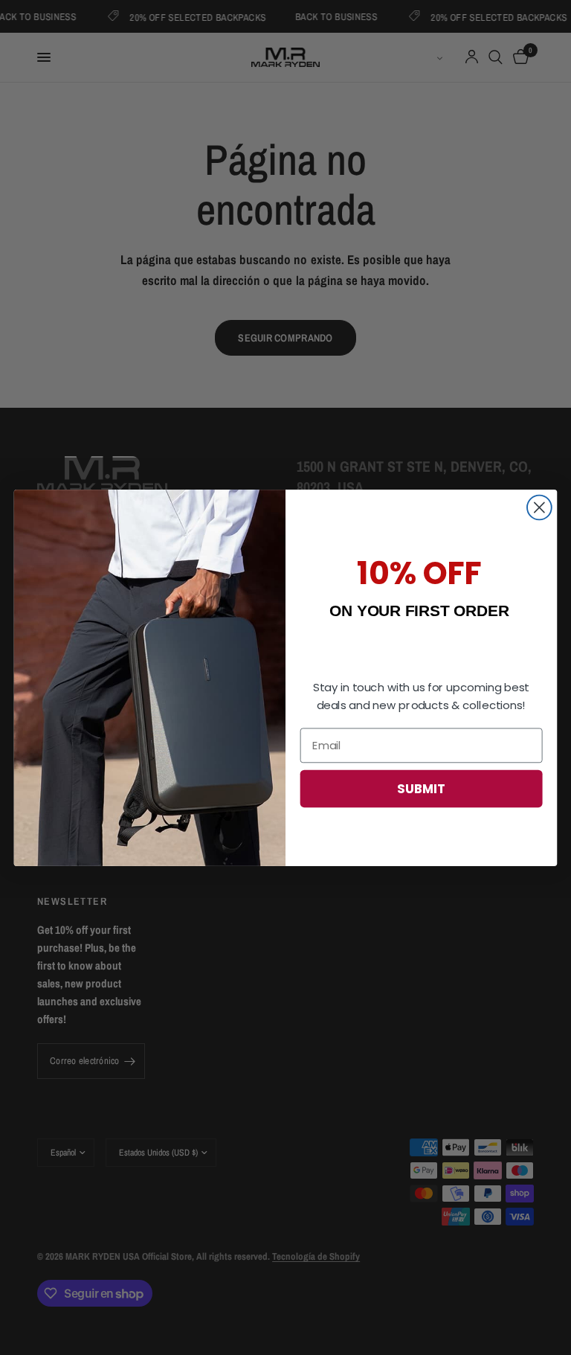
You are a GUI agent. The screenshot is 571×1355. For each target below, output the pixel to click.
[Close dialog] (539, 507)
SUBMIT (421, 787)
